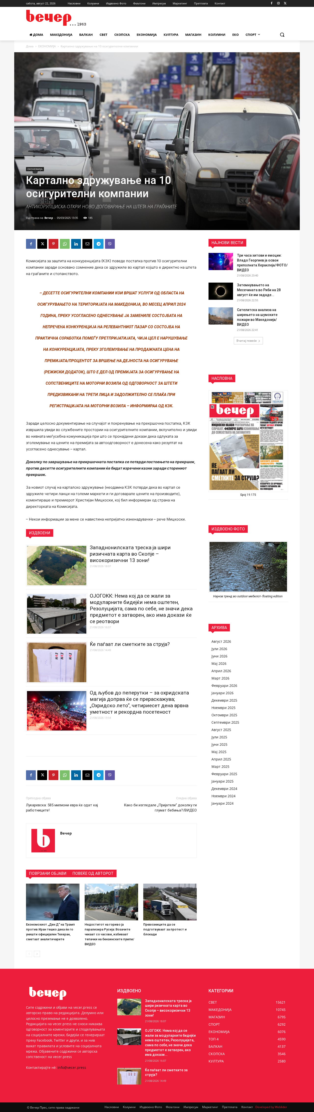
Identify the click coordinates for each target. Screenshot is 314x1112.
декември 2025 (224, 700)
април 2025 (221, 759)
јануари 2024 (222, 803)
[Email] (87, 244)
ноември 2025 (223, 707)
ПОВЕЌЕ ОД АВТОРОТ (93, 873)
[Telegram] (99, 244)
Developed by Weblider (271, 1107)
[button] (282, 34)
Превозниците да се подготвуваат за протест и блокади (165, 929)
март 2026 (220, 678)
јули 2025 (219, 737)
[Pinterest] (53, 244)
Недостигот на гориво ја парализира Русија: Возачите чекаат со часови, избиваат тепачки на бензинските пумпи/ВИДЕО (109, 934)
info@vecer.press (72, 1067)
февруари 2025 (224, 774)
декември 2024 (224, 788)
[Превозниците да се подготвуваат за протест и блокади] (170, 902)
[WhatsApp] (65, 244)
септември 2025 (225, 722)
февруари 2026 (224, 685)
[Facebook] (272, 3)
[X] (285, 3)
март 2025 (220, 766)
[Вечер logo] (65, 17)
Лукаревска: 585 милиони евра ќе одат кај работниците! (62, 807)
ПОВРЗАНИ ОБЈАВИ (47, 873)
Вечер (48, 218)
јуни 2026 (219, 656)
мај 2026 (218, 663)
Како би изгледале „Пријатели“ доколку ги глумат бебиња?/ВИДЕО (160, 807)
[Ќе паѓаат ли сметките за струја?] (129, 1076)
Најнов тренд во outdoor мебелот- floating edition (248, 596)
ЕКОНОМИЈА (47, 46)
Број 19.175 (248, 495)
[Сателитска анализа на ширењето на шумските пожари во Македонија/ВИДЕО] (221, 316)
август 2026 (221, 641)
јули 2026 (219, 648)
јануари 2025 (222, 781)
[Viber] (110, 244)
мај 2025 (218, 751)
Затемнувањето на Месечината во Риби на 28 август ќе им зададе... (259, 290)
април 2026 (221, 670)
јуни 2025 (219, 744)
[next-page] (37, 954)
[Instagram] (278, 3)
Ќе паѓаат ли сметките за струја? (130, 644)
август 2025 (221, 729)
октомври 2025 (224, 715)
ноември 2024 (223, 796)
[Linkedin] (76, 244)
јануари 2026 (222, 693)
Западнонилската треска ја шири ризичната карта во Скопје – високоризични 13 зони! (130, 554)
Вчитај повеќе (246, 341)
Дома (30, 46)
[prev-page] (29, 954)
